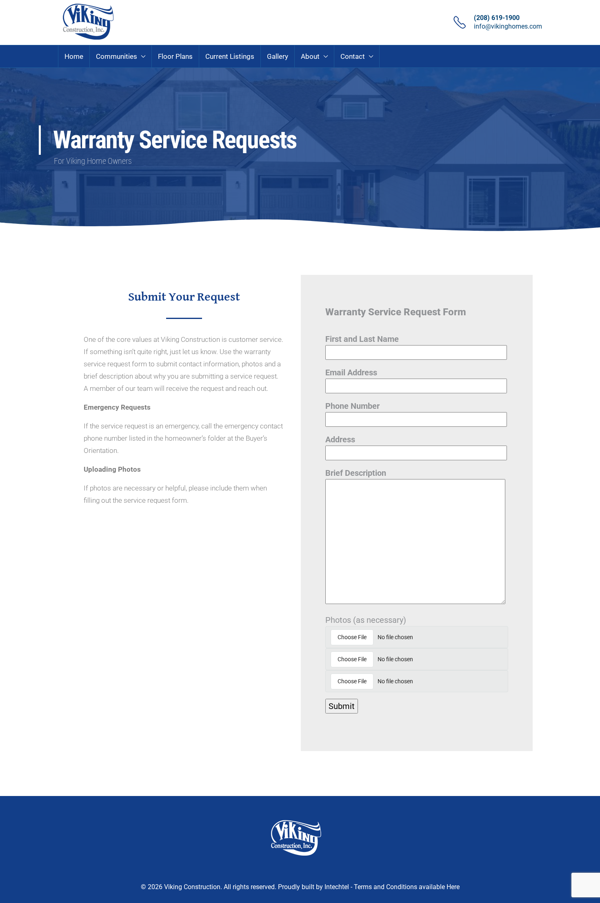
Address (340, 439)
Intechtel (336, 887)
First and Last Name (362, 339)
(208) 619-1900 (497, 18)
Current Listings (229, 56)
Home (73, 56)
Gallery (277, 56)
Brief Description (355, 473)
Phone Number (352, 406)
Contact (352, 56)
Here (453, 887)
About (310, 56)
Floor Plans (175, 56)
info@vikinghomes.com (508, 26)
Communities (116, 56)
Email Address (351, 372)
